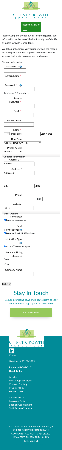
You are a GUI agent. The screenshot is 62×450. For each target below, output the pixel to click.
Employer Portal (17, 401)
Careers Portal (16, 397)
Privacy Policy (16, 388)
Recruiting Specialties (20, 380)
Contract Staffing (18, 384)
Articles (13, 377)
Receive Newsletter (16, 220)
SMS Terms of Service (20, 408)
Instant (9, 246)
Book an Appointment (20, 405)
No (7, 264)
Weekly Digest (22, 246)
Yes (7, 259)
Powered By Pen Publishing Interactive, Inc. (25, 444)
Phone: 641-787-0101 (20, 367)
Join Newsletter (31, 312)
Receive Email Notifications (20, 233)
